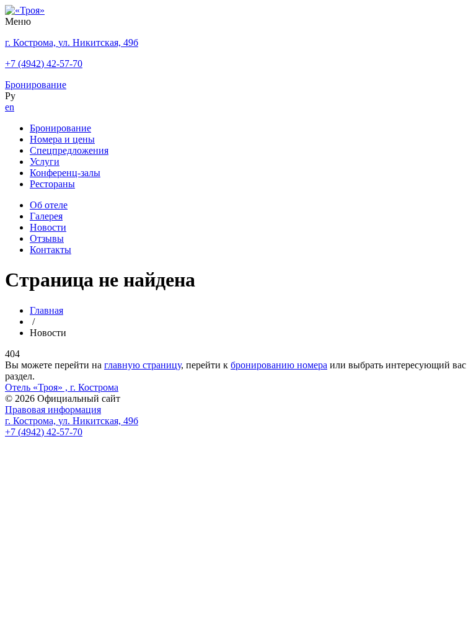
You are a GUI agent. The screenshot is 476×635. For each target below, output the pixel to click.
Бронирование (60, 128)
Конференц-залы (65, 172)
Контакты (50, 249)
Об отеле (49, 205)
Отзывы (47, 238)
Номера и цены (62, 139)
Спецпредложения (69, 150)
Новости (48, 227)
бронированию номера (279, 365)
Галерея (46, 216)
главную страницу (142, 365)
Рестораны (52, 184)
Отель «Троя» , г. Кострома (61, 387)
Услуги (45, 161)
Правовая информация (53, 409)
